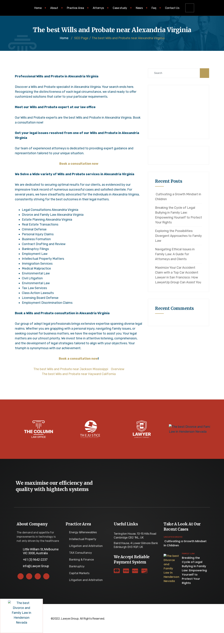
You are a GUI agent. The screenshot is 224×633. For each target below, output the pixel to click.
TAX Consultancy (80, 552)
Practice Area (75, 8)
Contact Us (172, 8)
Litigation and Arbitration (86, 546)
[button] (189, 7)
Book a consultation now (78, 164)
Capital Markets (79, 573)
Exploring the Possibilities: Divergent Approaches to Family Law (178, 236)
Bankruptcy (77, 566)
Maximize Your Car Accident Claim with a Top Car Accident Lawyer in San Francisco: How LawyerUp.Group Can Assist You (178, 275)
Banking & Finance (81, 559)
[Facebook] (21, 576)
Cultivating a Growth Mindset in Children (178, 196)
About (54, 8)
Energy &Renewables (83, 532)
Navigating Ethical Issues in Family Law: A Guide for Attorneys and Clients (175, 254)
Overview (117, 369)
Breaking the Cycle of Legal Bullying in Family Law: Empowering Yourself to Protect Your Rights (178, 215)
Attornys (98, 8)
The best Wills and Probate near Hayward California (79, 374)
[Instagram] (46, 576)
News (139, 8)
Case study (120, 8)
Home (38, 8)
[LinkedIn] (38, 576)
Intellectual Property (82, 539)
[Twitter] (29, 576)
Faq (154, 8)
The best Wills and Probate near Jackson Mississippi (70, 369)
